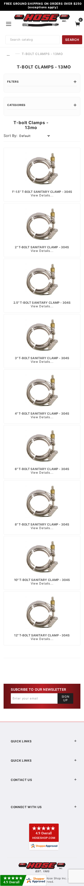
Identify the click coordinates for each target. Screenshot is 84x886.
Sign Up (65, 698)
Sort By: (10, 135)
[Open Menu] (9, 24)
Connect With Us (26, 807)
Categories (16, 105)
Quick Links (21, 741)
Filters (13, 81)
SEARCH (72, 40)
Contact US (21, 780)
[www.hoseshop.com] (42, 14)
